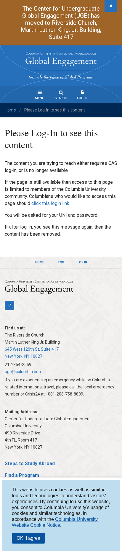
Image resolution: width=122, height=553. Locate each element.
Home (10, 110)
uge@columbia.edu (23, 371)
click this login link (50, 203)
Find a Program (22, 475)
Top (61, 262)
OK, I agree (28, 538)
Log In (82, 98)
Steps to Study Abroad (30, 463)
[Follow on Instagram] (9, 305)
